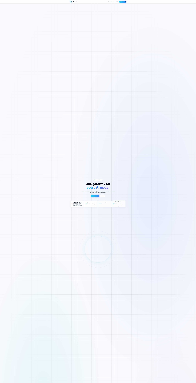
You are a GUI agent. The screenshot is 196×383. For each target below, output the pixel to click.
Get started (94, 195)
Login (117, 1)
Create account (123, 1)
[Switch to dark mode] (114, 2)
